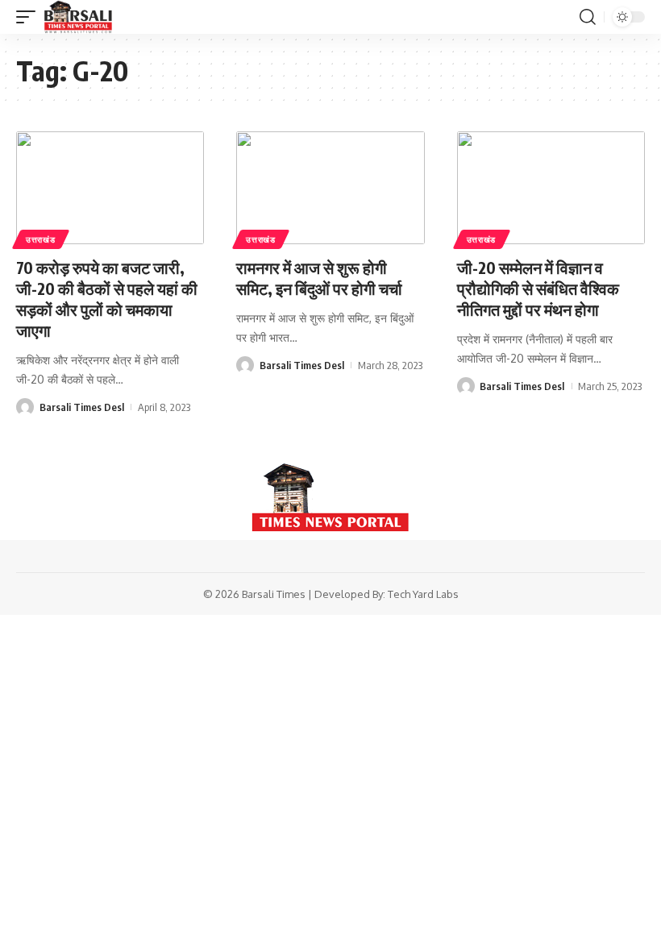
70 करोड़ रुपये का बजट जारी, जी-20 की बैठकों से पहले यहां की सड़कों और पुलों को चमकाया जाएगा (106, 298)
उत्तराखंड (41, 239)
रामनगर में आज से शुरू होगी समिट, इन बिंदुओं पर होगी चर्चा (319, 277)
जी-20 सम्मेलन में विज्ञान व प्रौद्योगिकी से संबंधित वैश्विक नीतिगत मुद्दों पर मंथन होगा (538, 288)
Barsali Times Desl (81, 407)
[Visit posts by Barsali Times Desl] (25, 407)
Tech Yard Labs (423, 594)
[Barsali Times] (78, 17)
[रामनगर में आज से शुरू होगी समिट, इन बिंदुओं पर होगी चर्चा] (330, 187)
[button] (30, 17)
